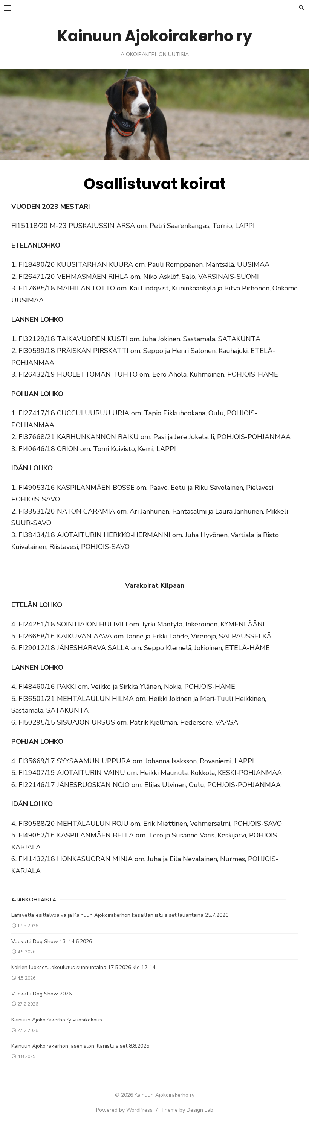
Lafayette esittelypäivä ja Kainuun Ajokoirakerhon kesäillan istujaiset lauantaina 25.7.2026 (119, 915)
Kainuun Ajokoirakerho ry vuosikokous (56, 1019)
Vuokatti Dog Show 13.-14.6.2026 (51, 941)
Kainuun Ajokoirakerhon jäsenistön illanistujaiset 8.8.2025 (80, 1046)
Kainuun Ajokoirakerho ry (154, 36)
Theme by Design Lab (187, 1110)
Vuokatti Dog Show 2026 (41, 993)
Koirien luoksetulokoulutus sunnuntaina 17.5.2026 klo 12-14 (83, 967)
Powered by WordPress (124, 1110)
